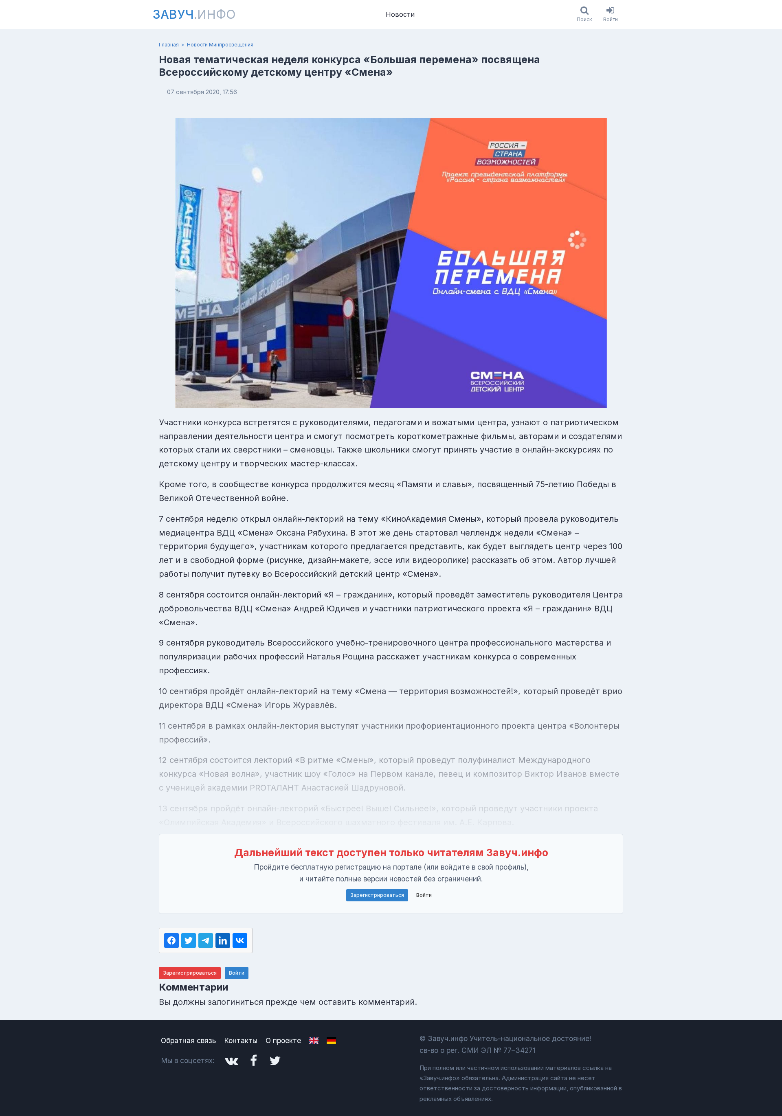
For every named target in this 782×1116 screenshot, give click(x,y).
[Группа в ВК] (231, 1060)
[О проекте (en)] (314, 1041)
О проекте (283, 1040)
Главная (169, 45)
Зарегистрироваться (377, 895)
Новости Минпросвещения (220, 45)
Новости (400, 14)
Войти (424, 895)
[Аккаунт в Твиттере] (275, 1060)
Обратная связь (188, 1040)
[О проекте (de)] (331, 1041)
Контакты (240, 1040)
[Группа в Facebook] (253, 1060)
